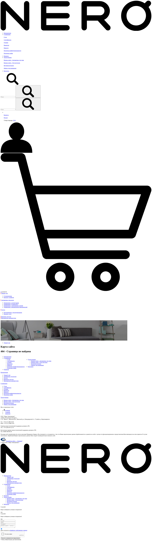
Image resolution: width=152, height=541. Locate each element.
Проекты (6, 56)
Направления (7, 33)
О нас (5, 37)
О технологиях (8, 296)
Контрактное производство (11, 381)
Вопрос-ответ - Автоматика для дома (14, 60)
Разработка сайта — (14, 441)
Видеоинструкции (9, 65)
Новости (6, 48)
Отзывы (6, 42)
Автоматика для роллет (10, 376)
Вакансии (6, 45)
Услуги (6, 378)
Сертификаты (7, 40)
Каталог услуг (7, 314)
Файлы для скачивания (10, 68)
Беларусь (6, 115)
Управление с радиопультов (11, 303)
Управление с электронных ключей (13, 305)
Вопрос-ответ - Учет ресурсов (12, 63)
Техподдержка (8, 57)
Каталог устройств (9, 297)
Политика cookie (8, 53)
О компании (7, 34)
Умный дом (7, 342)
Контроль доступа (9, 379)
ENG (14, 120)
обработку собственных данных (18, 530)
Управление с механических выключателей (15, 307)
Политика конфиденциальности (12, 50)
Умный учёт (7, 375)
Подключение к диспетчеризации (13, 312)
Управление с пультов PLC (11, 304)
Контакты (6, 71)
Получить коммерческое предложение (10, 538)
